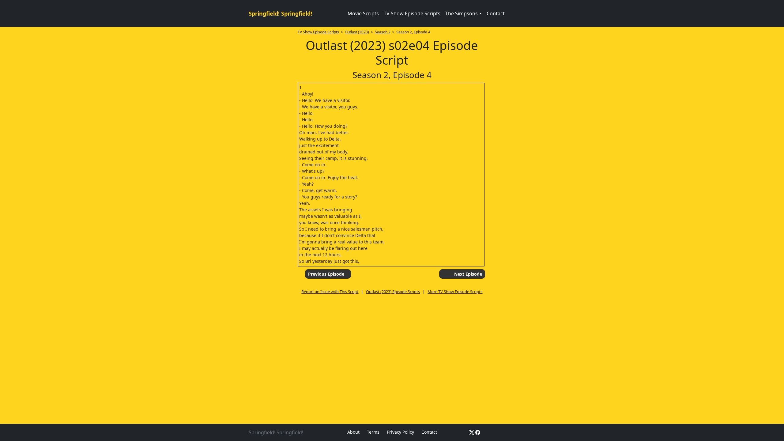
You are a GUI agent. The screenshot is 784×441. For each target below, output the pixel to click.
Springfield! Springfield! (280, 13)
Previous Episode (326, 274)
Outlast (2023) (357, 32)
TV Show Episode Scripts (412, 13)
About (353, 432)
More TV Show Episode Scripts (455, 291)
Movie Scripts (363, 13)
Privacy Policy (400, 432)
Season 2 (382, 32)
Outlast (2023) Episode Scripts (393, 291)
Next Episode (468, 274)
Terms (373, 432)
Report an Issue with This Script (329, 291)
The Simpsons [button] (461, 13)
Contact (496, 13)
